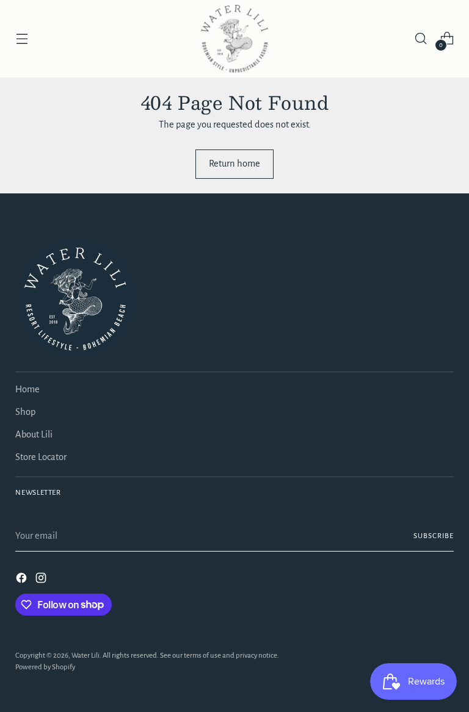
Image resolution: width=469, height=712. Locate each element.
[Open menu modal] (21, 38)
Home (27, 389)
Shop (25, 412)
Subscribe (433, 536)
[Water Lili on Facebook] (22, 580)
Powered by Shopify (45, 667)
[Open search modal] (421, 38)
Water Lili (85, 656)
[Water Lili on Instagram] (42, 580)
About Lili (34, 434)
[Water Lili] (234, 39)
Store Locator (41, 457)
